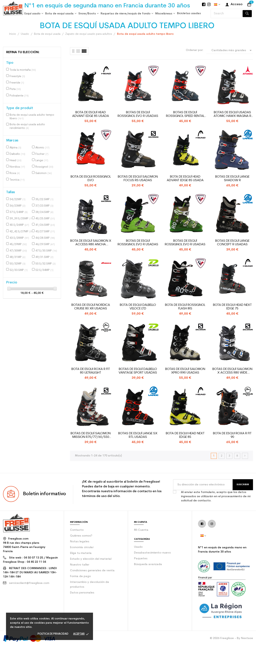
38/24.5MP (44, 212)
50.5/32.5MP (45, 263)
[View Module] (84, 51)
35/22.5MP (44, 199)
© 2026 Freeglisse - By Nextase (231, 638)
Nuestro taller (79, 564)
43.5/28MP (19, 238)
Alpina (15, 147)
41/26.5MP (45, 225)
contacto (77, 530)
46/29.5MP (45, 244)
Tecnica (17, 179)
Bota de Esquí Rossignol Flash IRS (185, 306)
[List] (73, 51)
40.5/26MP (19, 225)
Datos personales (82, 592)
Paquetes (140, 558)
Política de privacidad (53, 634)
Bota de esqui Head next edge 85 (185, 435)
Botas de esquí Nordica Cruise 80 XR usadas (90, 306)
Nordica (17, 166)
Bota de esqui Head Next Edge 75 (232, 306)
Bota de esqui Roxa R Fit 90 (232, 435)
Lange (41, 160)
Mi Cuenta (141, 530)
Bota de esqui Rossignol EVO (91, 178)
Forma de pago (80, 576)
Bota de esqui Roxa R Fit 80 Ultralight (90, 371)
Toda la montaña (23, 70)
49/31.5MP (44, 257)
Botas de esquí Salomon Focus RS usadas (138, 178)
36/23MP (17, 205)
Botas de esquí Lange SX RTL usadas (137, 435)
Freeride (17, 82)
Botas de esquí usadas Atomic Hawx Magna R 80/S (232, 114)
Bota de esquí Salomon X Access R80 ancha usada (90, 242)
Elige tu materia (81, 553)
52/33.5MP (19, 270)
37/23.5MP (44, 205)
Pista (15, 89)
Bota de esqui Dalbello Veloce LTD (138, 306)
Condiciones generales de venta (92, 570)
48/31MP (17, 257)
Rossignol (44, 166)
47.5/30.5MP (46, 250)
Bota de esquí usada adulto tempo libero (32, 116)
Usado (138, 547)
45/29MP (18, 244)
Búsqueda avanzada (148, 564)
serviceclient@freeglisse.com (29, 583)
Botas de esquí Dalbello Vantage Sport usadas (138, 371)
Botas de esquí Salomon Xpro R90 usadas (185, 371)
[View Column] (78, 51)
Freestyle (17, 76)
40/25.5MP (45, 218)
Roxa (15, 173)
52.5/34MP (44, 270)
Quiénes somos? (81, 535)
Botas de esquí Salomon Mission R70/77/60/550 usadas (91, 435)
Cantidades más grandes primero (232, 51)
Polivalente (19, 95)
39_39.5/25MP (22, 218)
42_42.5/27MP (22, 231)
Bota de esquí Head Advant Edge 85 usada (90, 114)
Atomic (42, 147)
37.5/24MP (19, 212)
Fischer (41, 154)
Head (15, 160)
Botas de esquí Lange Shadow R (232, 178)
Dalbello (17, 154)
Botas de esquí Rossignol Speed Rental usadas (185, 114)
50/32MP (17, 263)
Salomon (43, 173)
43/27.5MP (45, 231)
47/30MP (18, 250)
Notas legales (79, 541)
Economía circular (82, 547)
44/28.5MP (45, 238)
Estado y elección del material (90, 559)
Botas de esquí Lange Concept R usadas (232, 242)
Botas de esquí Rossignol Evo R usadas (138, 114)
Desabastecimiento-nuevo (152, 552)
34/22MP (17, 199)
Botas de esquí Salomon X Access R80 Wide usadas (232, 371)
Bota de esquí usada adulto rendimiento (27, 126)
